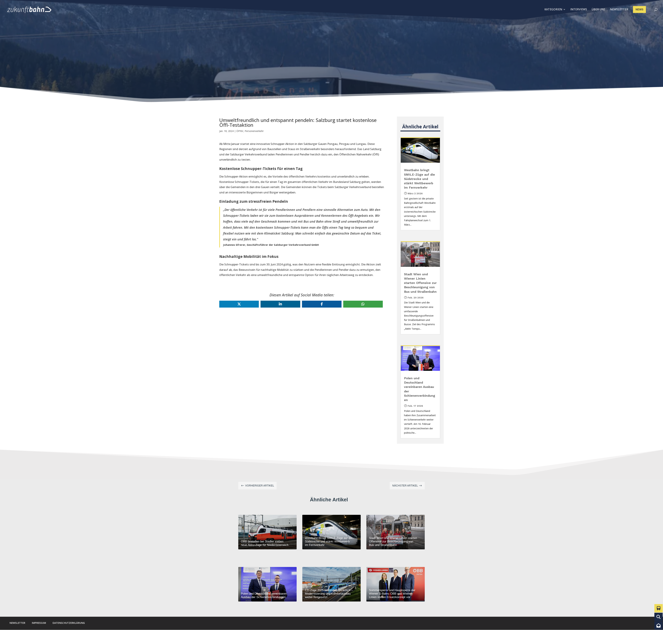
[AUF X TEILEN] (239, 304)
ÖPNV (239, 131)
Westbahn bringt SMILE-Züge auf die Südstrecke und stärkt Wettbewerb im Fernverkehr (419, 178)
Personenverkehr (254, 131)
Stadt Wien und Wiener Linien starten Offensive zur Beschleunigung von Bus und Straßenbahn (420, 282)
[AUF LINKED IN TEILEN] (280, 304)
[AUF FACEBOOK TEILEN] (322, 304)
